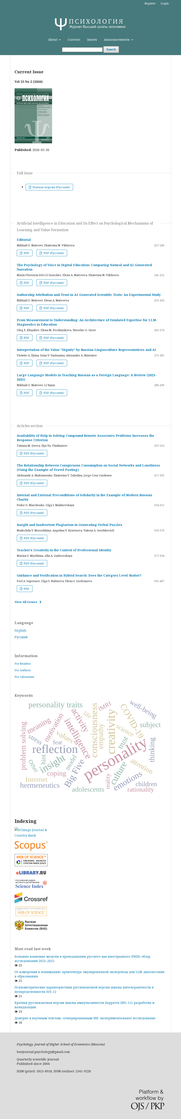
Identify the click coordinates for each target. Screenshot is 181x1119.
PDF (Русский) (53, 253)
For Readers (23, 664)
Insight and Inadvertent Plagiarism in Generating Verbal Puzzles (69, 525)
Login (165, 3)
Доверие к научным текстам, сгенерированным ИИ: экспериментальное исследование (85, 1018)
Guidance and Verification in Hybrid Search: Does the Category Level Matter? (79, 575)
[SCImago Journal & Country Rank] (90, 832)
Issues (92, 39)
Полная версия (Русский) (51, 187)
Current (74, 39)
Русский (21, 637)
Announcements (117, 39)
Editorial (24, 240)
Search (111, 49)
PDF (26, 253)
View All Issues (26, 602)
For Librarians (24, 677)
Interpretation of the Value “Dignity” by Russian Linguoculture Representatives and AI (86, 350)
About (53, 39)
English (20, 630)
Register (150, 3)
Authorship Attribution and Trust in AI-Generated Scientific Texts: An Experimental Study (89, 295)
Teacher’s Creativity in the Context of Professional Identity (64, 550)
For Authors (23, 670)
